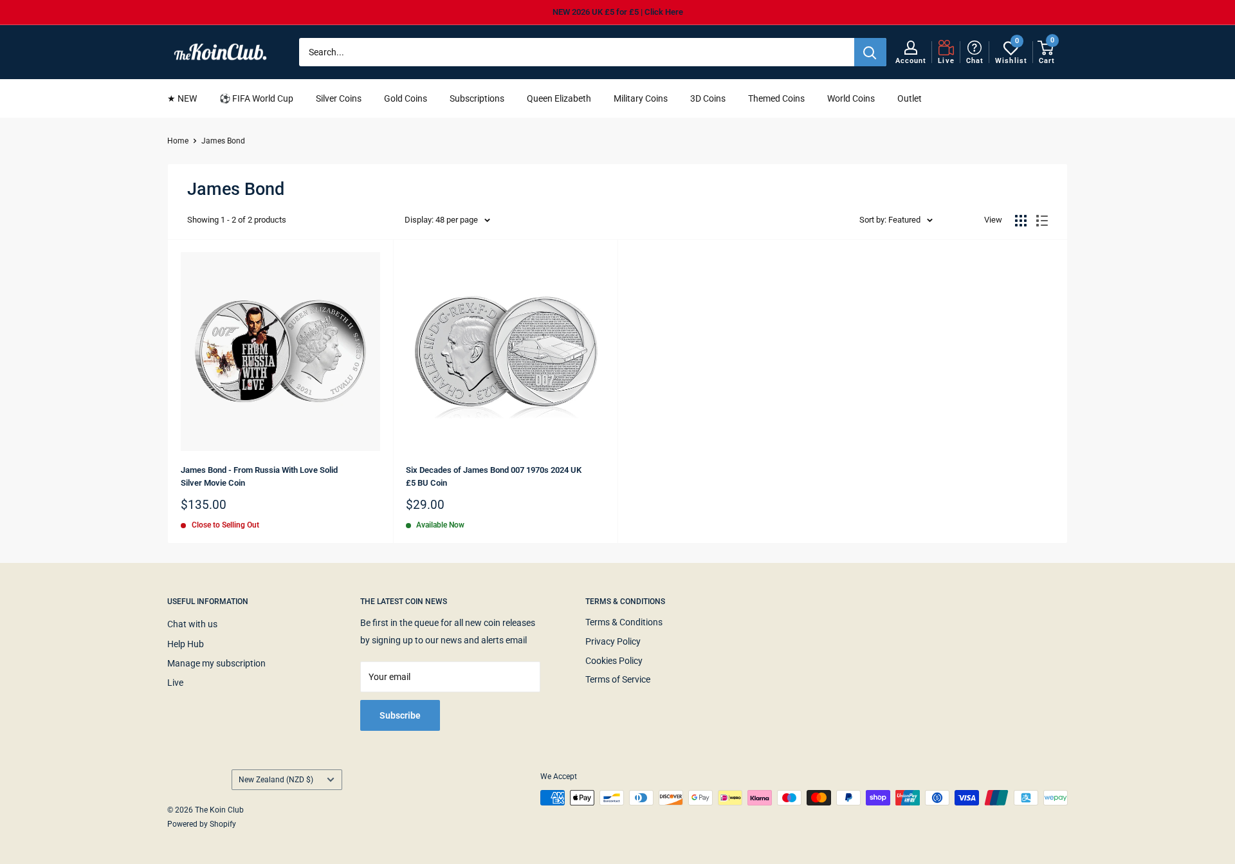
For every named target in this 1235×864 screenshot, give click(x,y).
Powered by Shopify (201, 824)
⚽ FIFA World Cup (256, 98)
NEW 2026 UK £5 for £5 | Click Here (618, 12)
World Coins (851, 98)
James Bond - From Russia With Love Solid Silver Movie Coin (259, 476)
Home (177, 140)
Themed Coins (776, 98)
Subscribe (400, 715)
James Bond (223, 140)
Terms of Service (617, 679)
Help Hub (185, 644)
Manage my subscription (216, 663)
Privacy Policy (613, 641)
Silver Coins (338, 98)
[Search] (870, 52)
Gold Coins (405, 98)
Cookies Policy (614, 661)
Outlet (909, 98)
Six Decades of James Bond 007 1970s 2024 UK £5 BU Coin (493, 476)
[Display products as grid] (1021, 220)
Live (175, 682)
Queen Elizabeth (559, 98)
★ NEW (182, 98)
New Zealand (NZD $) (276, 779)
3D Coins (708, 98)
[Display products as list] (1042, 220)
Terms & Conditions (624, 622)
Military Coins (641, 98)
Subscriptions (477, 98)
